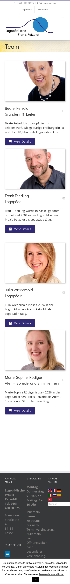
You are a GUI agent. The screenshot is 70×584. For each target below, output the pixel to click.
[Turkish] (50, 499)
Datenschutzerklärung (51, 574)
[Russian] (55, 495)
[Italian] (50, 495)
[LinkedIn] (7, 554)
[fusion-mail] (64, 111)
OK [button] (35, 579)
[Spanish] (59, 495)
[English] (50, 490)
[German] (59, 490)
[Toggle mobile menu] (63, 18)
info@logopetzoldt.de (46, 3)
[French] (55, 490)
